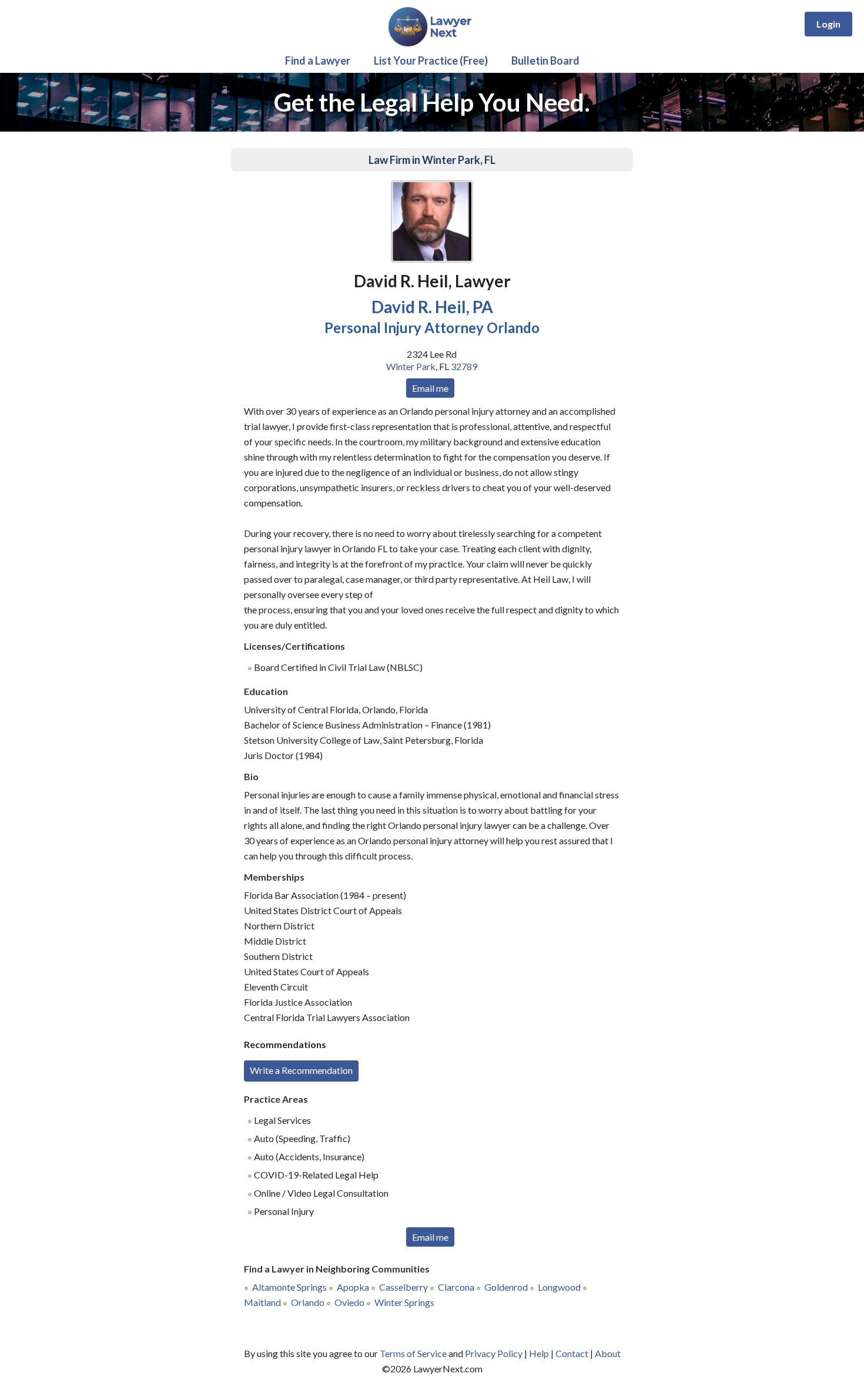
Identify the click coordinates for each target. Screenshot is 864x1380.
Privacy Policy (494, 1353)
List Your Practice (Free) (431, 60)
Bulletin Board (545, 60)
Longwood (559, 1286)
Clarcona (456, 1286)
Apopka (353, 1286)
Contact (571, 1353)
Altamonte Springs (289, 1286)
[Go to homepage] (432, 44)
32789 (464, 366)
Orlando (307, 1302)
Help (539, 1353)
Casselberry (403, 1286)
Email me (430, 388)
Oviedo (349, 1302)
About (608, 1353)
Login (828, 23)
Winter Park (411, 366)
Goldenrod (506, 1286)
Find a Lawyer (317, 60)
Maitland (262, 1302)
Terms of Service (413, 1353)
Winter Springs (404, 1302)
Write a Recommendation (301, 1070)
